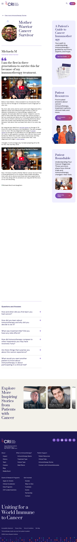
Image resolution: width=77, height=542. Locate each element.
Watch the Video (60, 195)
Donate (72, 3)
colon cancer (20, 139)
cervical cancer (24, 127)
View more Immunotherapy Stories (15, 15)
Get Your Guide (62, 56)
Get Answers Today (61, 117)
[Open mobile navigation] (3, 4)
